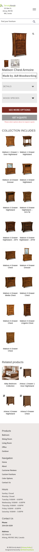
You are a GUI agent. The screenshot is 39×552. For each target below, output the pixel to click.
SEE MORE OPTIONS (19, 109)
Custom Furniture (9, 474)
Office (4, 447)
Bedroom (5, 435)
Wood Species (11, 98)
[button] (33, 34)
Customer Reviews (9, 470)
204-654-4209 (7, 525)
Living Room (7, 443)
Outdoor (5, 451)
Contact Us (6, 482)
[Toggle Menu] (34, 9)
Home (4, 462)
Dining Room (7, 439)
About (4, 466)
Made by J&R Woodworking (20, 75)
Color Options (7, 478)
